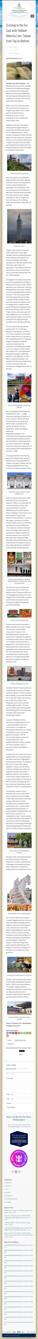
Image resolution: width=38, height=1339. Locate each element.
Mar (12, 1245)
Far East (9, 1040)
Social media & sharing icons (11, 1338)
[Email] (30, 1033)
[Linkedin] (13, 1033)
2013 (5, 1312)
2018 (5, 1286)
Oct (29, 1250)
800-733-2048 (15, 1126)
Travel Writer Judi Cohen (10, 1199)
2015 (5, 1302)
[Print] (27, 1033)
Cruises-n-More (26, 1125)
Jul (22, 1245)
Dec (5, 1252)
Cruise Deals (7, 1186)
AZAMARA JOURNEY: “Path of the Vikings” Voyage (17, 1222)
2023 (5, 1260)
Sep (27, 1250)
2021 (5, 1271)
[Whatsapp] (24, 1033)
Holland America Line (20, 1040)
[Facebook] (7, 1033)
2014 (5, 1307)
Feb (10, 1245)
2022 (5, 1266)
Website (9, 1103)
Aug (24, 1245)
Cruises (10, 53)
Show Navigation (32, 16)
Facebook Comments (22, 1068)
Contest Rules (8, 1182)
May (18, 1245)
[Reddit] (19, 1033)
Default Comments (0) (11, 1068)
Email (10, 1099)
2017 (5, 1291)
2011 (5, 1322)
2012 (5, 1317)
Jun (20, 1245)
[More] (7, 1036)
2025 (5, 1250)
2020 (5, 1276)
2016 (5, 1296)
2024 (5, 1255)
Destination (15, 53)
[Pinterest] (16, 1033)
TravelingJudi (7, 1202)
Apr (15, 1245)
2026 (5, 1245)
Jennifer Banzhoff (13, 47)
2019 (5, 1281)
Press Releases (8, 1195)
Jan (8, 1245)
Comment (10, 1078)
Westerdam (10, 1044)
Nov (31, 1250)
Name (10, 1094)
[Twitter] (21, 1033)
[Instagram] (10, 1033)
